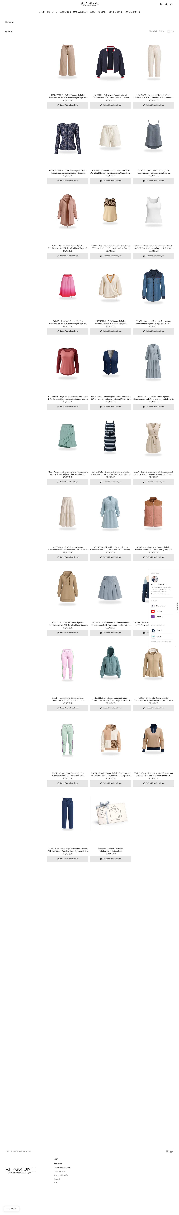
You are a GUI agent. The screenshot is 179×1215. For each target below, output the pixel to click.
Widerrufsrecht (59, 1171)
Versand (57, 1179)
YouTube (159, 611)
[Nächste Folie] (84, 64)
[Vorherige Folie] (51, 64)
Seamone (13, 1151)
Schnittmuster (160, 606)
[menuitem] (42, 12)
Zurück (13, 1211)
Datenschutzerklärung (62, 1168)
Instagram (159, 616)
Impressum (58, 1164)
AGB (55, 1183)
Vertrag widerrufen (61, 1175)
